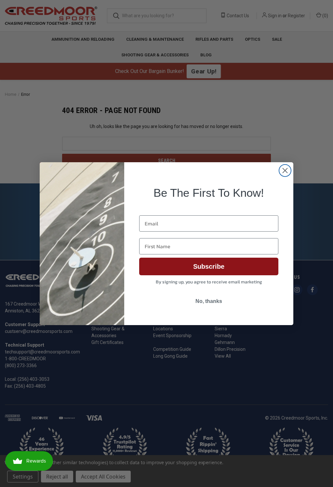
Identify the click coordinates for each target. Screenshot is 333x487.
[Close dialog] (285, 170)
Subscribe (208, 266)
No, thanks (208, 301)
